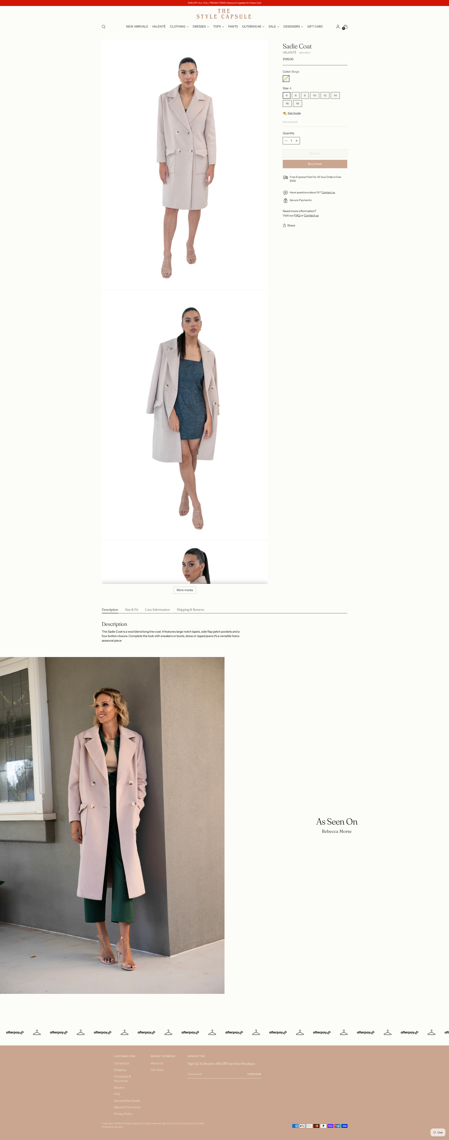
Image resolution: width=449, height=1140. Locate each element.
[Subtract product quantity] (286, 140)
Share (291, 225)
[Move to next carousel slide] (344, 1009)
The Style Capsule (131, 1123)
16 (287, 103)
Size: (287, 88)
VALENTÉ (289, 52)
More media (185, 590)
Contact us (328, 192)
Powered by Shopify (112, 1126)
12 (325, 95)
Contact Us (121, 1063)
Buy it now (315, 164)
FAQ (297, 215)
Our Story (157, 1070)
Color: (291, 71)
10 (314, 95)
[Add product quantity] (296, 140)
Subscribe (254, 1074)
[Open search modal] (103, 26)
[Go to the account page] (337, 26)
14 (335, 95)
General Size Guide (127, 1100)
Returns (119, 1087)
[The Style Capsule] (224, 14)
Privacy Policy (123, 1114)
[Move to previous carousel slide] (336, 1009)
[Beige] (286, 78)
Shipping (120, 1070)
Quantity (288, 133)
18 (297, 103)
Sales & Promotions (127, 1107)
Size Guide (294, 113)
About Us (157, 1063)
